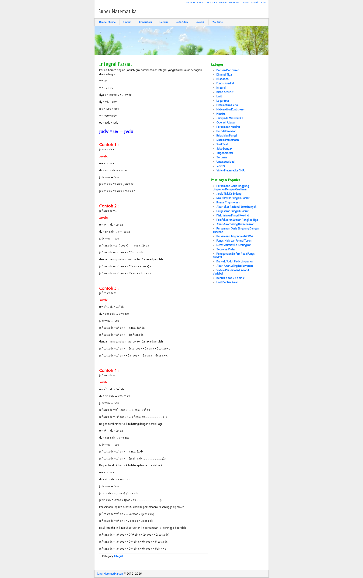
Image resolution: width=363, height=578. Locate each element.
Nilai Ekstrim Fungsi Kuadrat (233, 198)
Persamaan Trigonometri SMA (234, 236)
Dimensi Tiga (224, 74)
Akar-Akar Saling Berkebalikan (235, 224)
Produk (201, 2)
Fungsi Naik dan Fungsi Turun (233, 240)
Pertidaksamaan (226, 131)
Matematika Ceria (227, 105)
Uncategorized (225, 161)
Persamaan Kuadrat (228, 127)
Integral (118, 556)
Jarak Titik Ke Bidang (228, 193)
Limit (219, 96)
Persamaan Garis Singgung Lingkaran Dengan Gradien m (231, 187)
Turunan (221, 157)
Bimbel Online (258, 2)
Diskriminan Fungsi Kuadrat (232, 215)
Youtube (190, 2)
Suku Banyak (224, 148)
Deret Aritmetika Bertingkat (233, 245)
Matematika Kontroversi (230, 109)
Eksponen (222, 79)
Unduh (245, 2)
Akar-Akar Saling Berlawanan (234, 266)
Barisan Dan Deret (227, 70)
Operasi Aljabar (226, 122)
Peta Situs (212, 2)
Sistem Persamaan (227, 140)
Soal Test (222, 144)
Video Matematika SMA (230, 170)
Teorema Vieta (225, 249)
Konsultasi (234, 2)
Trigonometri (224, 153)
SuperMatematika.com (109, 573)
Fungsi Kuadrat (225, 83)
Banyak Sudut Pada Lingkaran (234, 261)
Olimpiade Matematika (229, 118)
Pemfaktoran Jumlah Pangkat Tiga (237, 220)
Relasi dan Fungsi (226, 135)
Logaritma (222, 100)
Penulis (223, 2)
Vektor (220, 166)
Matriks (221, 113)
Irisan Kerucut (224, 92)
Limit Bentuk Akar (227, 282)
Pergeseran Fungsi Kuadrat (232, 211)
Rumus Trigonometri (228, 202)
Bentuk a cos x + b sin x (230, 278)
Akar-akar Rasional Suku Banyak (236, 206)
